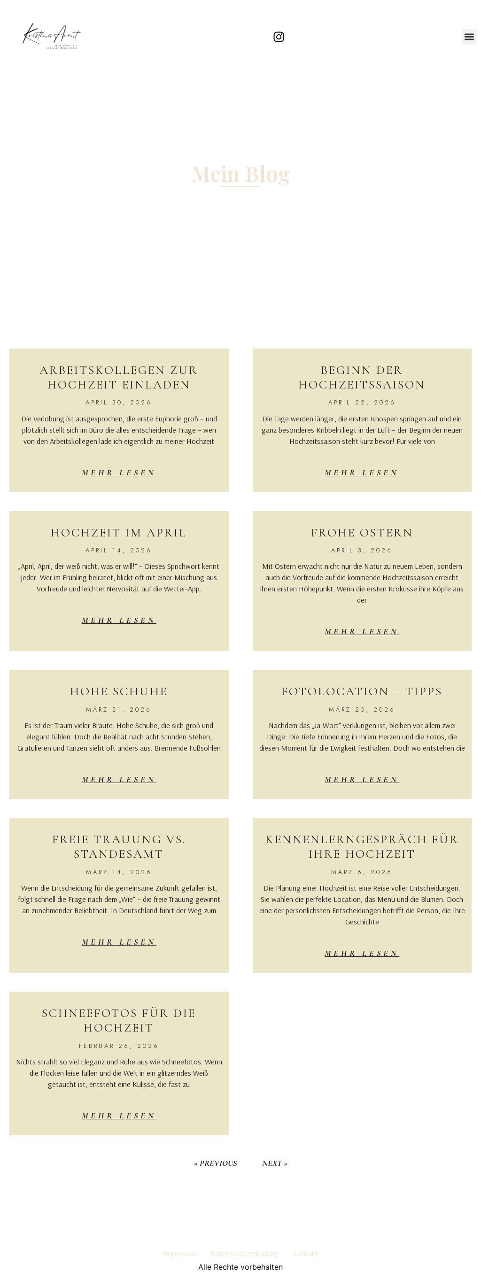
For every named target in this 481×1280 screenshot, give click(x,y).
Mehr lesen (119, 472)
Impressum (179, 1253)
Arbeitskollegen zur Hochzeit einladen (118, 377)
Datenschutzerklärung (244, 1253)
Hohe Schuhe (119, 691)
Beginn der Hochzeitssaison (362, 377)
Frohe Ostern (362, 532)
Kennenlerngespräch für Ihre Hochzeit (362, 846)
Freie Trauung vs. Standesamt (119, 846)
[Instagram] (279, 36)
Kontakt (305, 1253)
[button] (469, 37)
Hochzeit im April (119, 532)
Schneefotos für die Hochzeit (119, 1020)
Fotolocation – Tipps (361, 691)
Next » (274, 1163)
